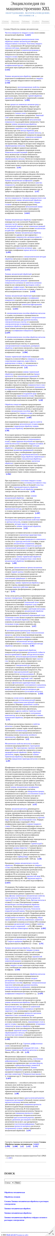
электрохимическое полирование (17, 346)
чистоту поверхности (13, 198)
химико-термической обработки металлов (22, 908)
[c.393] (7, 1146)
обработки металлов (37, 974)
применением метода (13, 509)
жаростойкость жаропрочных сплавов (20, 362)
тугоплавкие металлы (33, 691)
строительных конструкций (23, 702)
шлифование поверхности (23, 331)
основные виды (21, 731)
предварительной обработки (16, 752)
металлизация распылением (26, 657)
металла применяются (13, 654)
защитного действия (20, 587)
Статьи (5, 21)
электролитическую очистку (16, 322)
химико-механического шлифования (25, 787)
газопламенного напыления (35, 685)
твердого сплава (28, 33)
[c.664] (36, 1144)
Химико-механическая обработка (17, 948)
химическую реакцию (30, 50)
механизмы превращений (23, 450)
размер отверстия (20, 848)
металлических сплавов (29, 424)
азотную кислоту (19, 939)
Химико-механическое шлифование (18, 181)
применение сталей (30, 704)
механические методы (24, 641)
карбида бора (23, 857)
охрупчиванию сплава (25, 396)
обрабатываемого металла (15, 159)
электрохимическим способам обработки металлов (26, 313)
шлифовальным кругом (14, 65)
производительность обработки (26, 487)
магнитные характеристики (30, 535)
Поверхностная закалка (32, 1074)
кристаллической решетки (24, 1117)
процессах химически (18, 104)
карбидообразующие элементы (26, 1065)
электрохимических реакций (16, 281)
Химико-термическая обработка (21, 1068)
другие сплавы (10, 1024)
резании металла (34, 133)
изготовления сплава (36, 794)
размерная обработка (13, 989)
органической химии (22, 924)
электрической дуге (23, 665)
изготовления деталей (26, 700)
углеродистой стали (30, 1048)
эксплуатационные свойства (28, 87)
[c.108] (15, 1146)
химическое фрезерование (32, 304)
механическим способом (20, 411)
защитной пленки (20, 1030)
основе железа (18, 698)
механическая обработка (31, 459)
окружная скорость (34, 878)
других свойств (36, 422)
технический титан (31, 602)
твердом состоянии (36, 444)
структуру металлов (22, 541)
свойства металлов (12, 444)
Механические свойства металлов (18, 744)
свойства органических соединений (24, 925)
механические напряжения (24, 544)
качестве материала (29, 689)
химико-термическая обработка (27, 583)
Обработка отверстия (13, 404)
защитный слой (26, 678)
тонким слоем (20, 113)
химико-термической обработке (28, 526)
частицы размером (27, 674)
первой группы (17, 572)
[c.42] (28, 1146)
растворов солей (32, 285)
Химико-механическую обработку (18, 76)
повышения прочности (32, 1104)
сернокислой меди (12, 48)
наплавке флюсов (35, 1063)
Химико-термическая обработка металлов (21, 1050)
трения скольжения (34, 567)
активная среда (33, 104)
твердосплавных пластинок (15, 44)
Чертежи (15, 21)
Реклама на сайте (22, 1235)
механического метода (13, 1007)
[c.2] (22, 1146)
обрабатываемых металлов (15, 146)
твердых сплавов (32, 950)
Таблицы (25, 21)
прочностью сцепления (14, 1035)
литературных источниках (15, 917)
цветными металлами (37, 609)
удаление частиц (11, 224)
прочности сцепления (32, 1013)
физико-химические (17, 896)
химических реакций (37, 226)
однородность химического (35, 539)
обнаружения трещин (36, 791)
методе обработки (27, 131)
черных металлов (30, 250)
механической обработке (34, 611)
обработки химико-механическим (18, 41)
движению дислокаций (21, 1120)
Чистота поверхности (13, 33)
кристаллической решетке (34, 1098)
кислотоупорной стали (27, 820)
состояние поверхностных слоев (24, 559)
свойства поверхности (28, 365)
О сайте (35, 21)
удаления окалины (30, 320)
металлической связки (34, 207)
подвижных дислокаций (14, 1100)
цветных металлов (19, 289)
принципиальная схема (30, 39)
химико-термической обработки (28, 557)
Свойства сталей (35, 711)
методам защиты (21, 524)
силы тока (39, 485)
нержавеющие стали (35, 1022)
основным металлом (26, 1015)
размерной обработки (31, 904)
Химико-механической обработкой (18, 274)
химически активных (24, 248)
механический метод (20, 809)
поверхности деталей (35, 359)
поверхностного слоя (36, 385)
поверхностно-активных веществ (28, 237)
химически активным (33, 137)
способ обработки (27, 489)
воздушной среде (29, 394)
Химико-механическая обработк (17, 1208)
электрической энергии (14, 226)
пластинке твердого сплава (31, 481)
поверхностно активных (14, 283)
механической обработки (14, 561)
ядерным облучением (24, 441)
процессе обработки (22, 1026)
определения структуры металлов (24, 759)
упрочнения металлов (29, 454)
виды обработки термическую (32, 457)
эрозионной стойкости (36, 652)
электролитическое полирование (17, 324)
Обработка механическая (14, 1192)
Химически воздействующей (16, 152)
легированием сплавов (13, 1128)
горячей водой (36, 844)
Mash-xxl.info (11, 1235)
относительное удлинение (27, 376)
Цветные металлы (37, 900)
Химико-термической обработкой (18, 357)
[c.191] (35, 1146)
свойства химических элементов (30, 920)
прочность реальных (12, 1102)
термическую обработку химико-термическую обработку (22, 427)
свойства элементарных (19, 928)
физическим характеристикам (24, 683)
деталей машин (19, 911)
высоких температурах (13, 598)
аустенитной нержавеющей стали (32, 615)
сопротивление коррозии (14, 361)
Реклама (45, 21)
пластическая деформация (24, 1124)
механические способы (14, 904)
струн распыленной (20, 672)
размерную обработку (13, 326)
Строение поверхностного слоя (34, 198)
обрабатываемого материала (23, 1009)
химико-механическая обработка (24, 124)
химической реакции (13, 961)
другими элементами (13, 1074)
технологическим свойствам (29, 520)
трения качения (20, 567)
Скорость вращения (15, 941)
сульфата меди (18, 287)
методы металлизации (35, 654)
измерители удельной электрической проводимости (23, 547)
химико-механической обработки (29, 200)
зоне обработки (12, 228)
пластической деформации (15, 578)
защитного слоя (21, 128)
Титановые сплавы (12, 617)
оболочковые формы (22, 637)
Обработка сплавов (12, 1197)
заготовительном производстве (18, 631)
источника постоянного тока (35, 483)
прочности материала (22, 1126)
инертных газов (31, 604)
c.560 (10, 1158)
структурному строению (25, 748)
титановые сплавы (12, 624)
